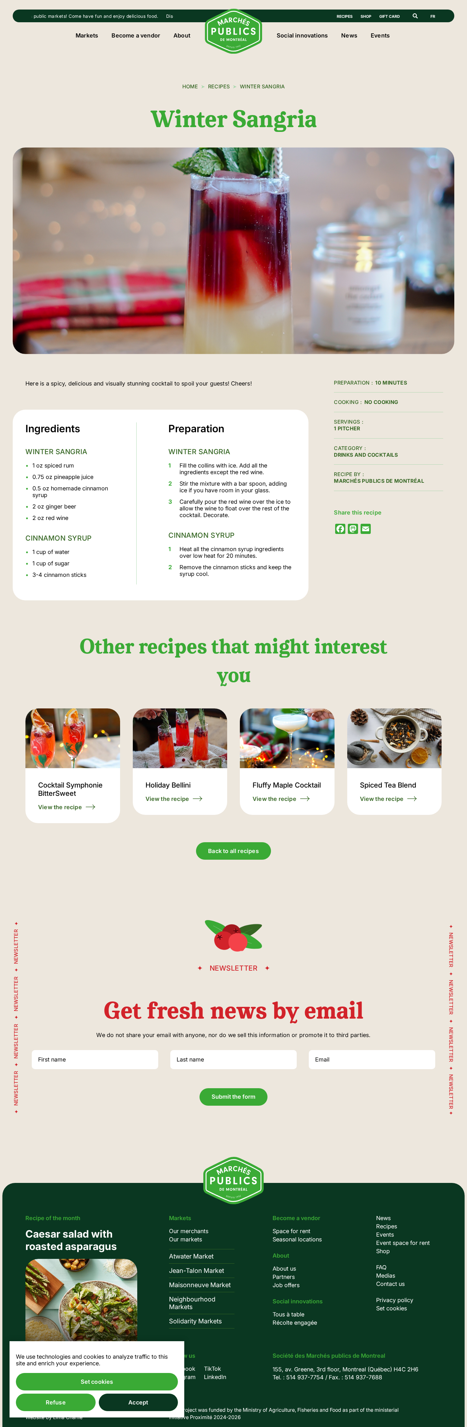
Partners (284, 1276)
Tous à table (288, 1314)
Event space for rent (403, 1242)
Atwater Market (191, 1256)
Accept (138, 1402)
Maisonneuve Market (200, 1285)
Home (190, 86)
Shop (366, 16)
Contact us (390, 1283)
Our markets (185, 1239)
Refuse (56, 1402)
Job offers (286, 1285)
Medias (385, 1275)
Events (380, 35)
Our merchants (188, 1231)
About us (284, 1268)
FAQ (381, 1267)
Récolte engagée (295, 1322)
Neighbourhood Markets (192, 1303)
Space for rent (291, 1231)
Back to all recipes (233, 851)
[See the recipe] (72, 765)
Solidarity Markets (195, 1321)
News (349, 35)
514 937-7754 (305, 1377)
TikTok (212, 1368)
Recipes (345, 16)
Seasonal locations (297, 1239)
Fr (432, 16)
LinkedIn (215, 1377)
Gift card (389, 16)
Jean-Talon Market (196, 1270)
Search (415, 15)
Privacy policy (394, 1300)
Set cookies (391, 1308)
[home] (233, 52)
